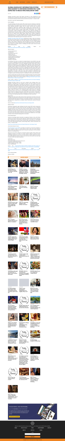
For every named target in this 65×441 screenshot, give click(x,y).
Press (32, 427)
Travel (41, 430)
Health (24, 430)
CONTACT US (34, 2)
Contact (49, 427)
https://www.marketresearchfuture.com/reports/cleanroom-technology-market (22, 124)
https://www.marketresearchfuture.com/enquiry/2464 (24, 102)
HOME (17, 2)
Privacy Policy (24, 427)
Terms (15, 427)
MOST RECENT (22, 2)
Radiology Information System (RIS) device (15, 38)
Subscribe (32, 436)
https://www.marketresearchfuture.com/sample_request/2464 (19, 47)
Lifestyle (32, 430)
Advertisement (41, 427)
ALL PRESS (28, 2)
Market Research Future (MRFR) (14, 127)
